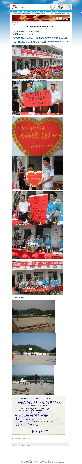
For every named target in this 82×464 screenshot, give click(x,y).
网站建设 (55, 462)
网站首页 (13, 11)
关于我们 (52, 11)
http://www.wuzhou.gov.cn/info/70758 (26, 34)
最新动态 (18, 11)
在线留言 (56, 11)
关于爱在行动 (31, 460)
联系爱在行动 (43, 460)
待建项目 (26, 11)
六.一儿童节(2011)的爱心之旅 (21, 440)
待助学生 (31, 11)
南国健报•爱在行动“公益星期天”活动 (22, 438)
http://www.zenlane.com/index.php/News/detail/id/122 (29, 31)
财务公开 (35, 11)
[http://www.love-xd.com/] (16, 9)
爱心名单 (22, 11)
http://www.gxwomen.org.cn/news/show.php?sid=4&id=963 (29, 33)
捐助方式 (39, 11)
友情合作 (44, 11)
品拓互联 (59, 462)
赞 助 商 (48, 11)
